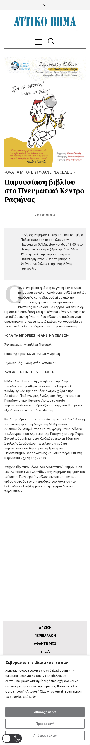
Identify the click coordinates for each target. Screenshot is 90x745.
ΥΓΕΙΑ (45, 651)
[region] (45, 700)
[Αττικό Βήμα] (45, 23)
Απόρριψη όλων (45, 735)
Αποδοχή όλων (45, 712)
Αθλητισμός (45, 643)
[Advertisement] (45, 558)
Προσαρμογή (45, 724)
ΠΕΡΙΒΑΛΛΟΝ (45, 636)
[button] (12, 738)
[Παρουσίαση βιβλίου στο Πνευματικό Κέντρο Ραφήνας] (45, 112)
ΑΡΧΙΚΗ (45, 628)
